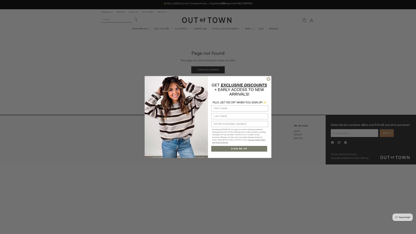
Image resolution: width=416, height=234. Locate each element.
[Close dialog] (268, 79)
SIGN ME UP (239, 148)
